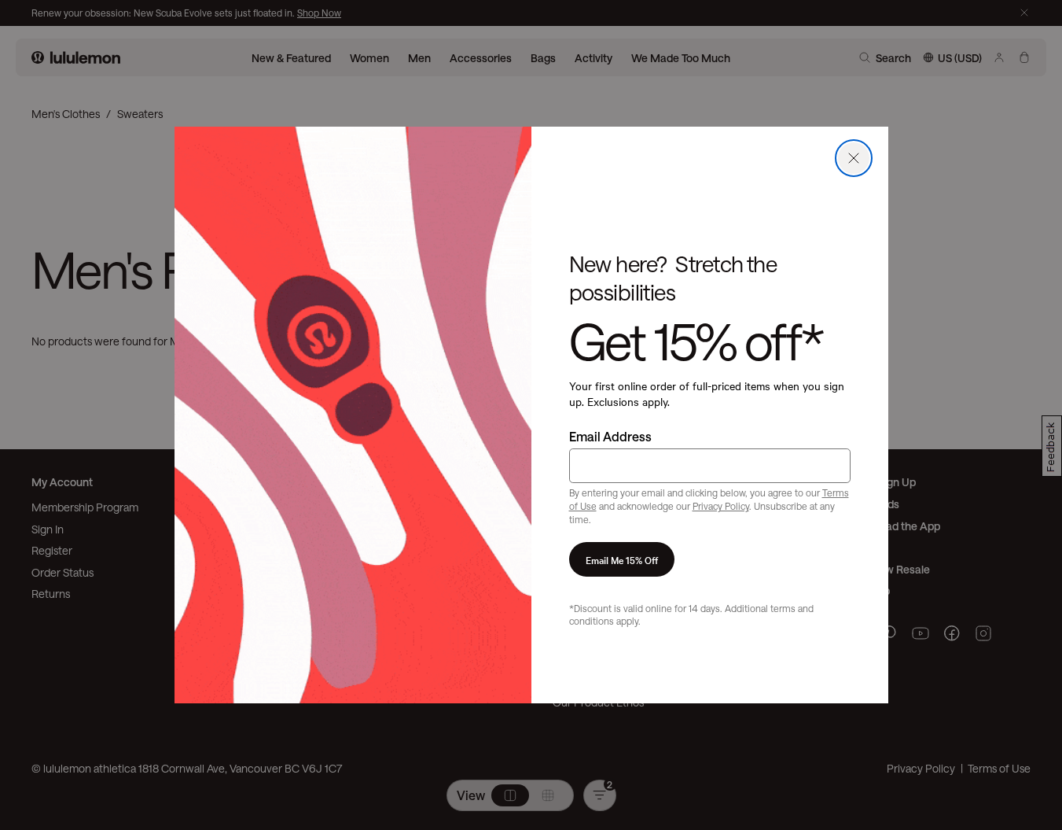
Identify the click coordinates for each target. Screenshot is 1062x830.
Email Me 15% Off (622, 559)
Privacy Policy (721, 505)
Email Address (610, 436)
